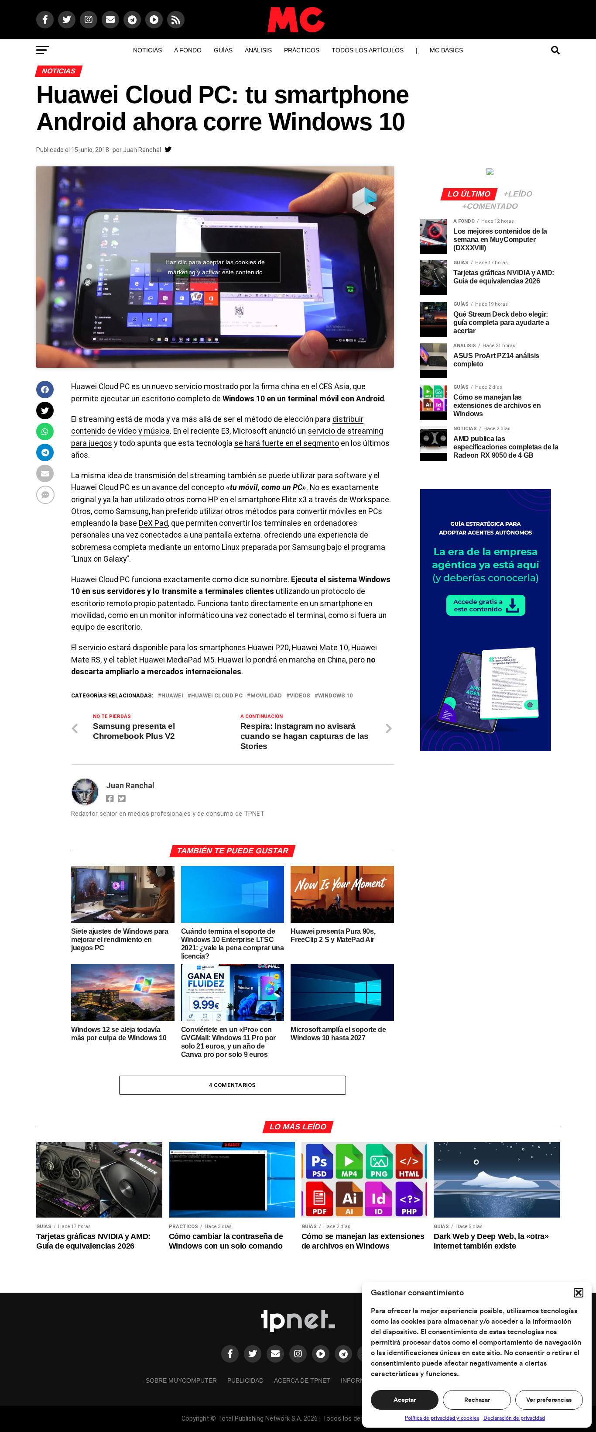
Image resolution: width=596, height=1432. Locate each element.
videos (300, 696)
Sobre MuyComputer (181, 1380)
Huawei (172, 696)
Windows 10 (335, 696)
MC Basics (446, 50)
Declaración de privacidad (514, 1418)
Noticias (147, 50)
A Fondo (188, 50)
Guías (223, 50)
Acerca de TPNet (302, 1380)
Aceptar (405, 1400)
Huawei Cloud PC (217, 696)
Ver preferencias (549, 1400)
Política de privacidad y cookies (442, 1418)
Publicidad (245, 1380)
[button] (578, 1292)
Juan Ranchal (142, 149)
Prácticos (301, 50)
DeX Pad (153, 523)
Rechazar (477, 1400)
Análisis (258, 50)
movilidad (266, 696)
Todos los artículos (368, 50)
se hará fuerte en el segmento (286, 443)
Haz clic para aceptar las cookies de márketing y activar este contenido (215, 267)
